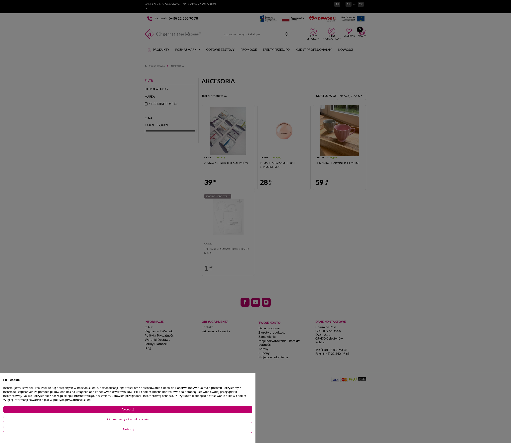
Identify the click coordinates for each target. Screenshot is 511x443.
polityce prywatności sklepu (72, 399)
